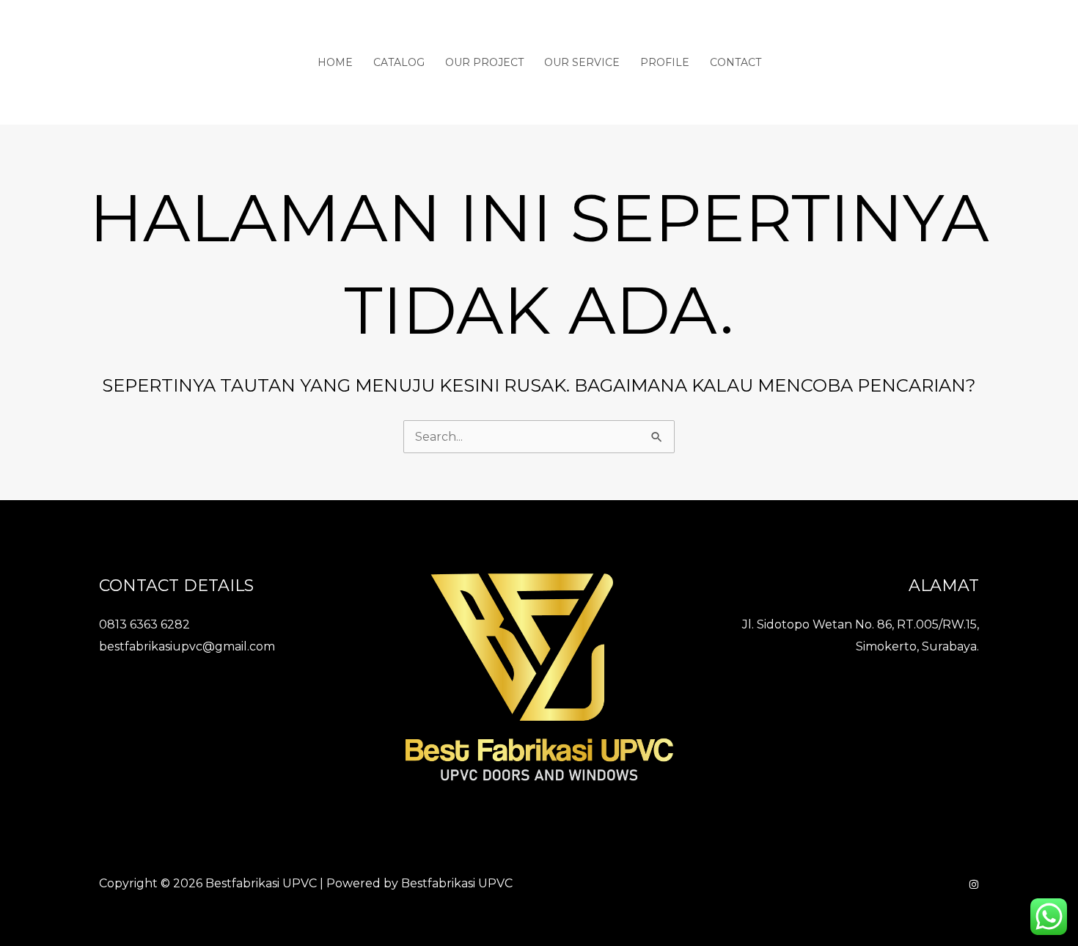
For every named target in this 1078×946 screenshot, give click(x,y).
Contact (735, 62)
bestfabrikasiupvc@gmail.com (187, 646)
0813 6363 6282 (144, 624)
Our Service (582, 62)
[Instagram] (974, 884)
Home (335, 62)
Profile (664, 62)
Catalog (399, 62)
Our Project (484, 62)
